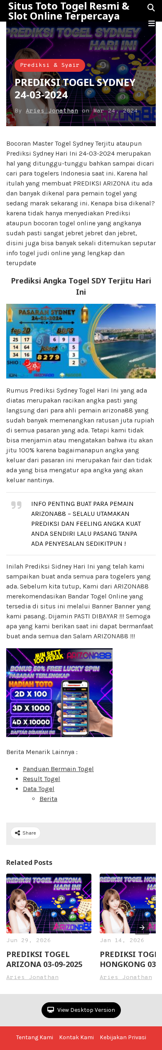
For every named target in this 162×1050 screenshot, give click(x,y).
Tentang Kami (34, 1037)
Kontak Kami (76, 1037)
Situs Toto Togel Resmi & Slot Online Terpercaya (68, 11)
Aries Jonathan (52, 111)
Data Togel (38, 789)
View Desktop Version (85, 1009)
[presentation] (142, 928)
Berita (48, 799)
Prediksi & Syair (50, 65)
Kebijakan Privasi (123, 1037)
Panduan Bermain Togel (58, 769)
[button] (151, 24)
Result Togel (41, 779)
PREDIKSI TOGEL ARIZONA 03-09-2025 (44, 959)
